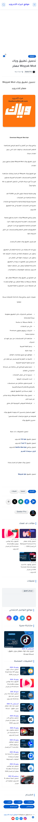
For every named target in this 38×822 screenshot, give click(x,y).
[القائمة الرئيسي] (34, 4)
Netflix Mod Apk (21, 447)
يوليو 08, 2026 (14, 752)
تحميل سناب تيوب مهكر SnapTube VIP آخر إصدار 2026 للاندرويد (12, 672)
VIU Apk (23, 439)
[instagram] (9, 618)
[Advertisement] (19, 32)
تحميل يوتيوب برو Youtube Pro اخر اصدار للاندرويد (13, 732)
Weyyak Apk (22, 474)
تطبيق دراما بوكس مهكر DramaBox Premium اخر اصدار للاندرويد (12, 545)
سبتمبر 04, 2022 (13, 776)
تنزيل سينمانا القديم (28, 451)
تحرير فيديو (13, 806)
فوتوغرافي (29, 806)
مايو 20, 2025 (14, 692)
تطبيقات (14, 491)
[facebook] (15, 618)
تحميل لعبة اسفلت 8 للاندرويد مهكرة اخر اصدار (11, 781)
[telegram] (22, 618)
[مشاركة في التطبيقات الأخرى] (8, 501)
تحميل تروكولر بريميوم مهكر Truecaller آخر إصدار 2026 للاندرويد (12, 745)
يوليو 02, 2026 (14, 716)
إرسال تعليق (28, 591)
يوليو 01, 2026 (14, 728)
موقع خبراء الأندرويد (19, 4)
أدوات (19, 802)
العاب (9, 802)
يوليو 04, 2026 (14, 740)
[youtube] (28, 618)
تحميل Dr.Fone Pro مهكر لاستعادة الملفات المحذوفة (12, 757)
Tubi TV (23, 443)
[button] (26, 501)
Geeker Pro (28, 72)
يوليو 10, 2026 (14, 679)
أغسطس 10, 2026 (28, 649)
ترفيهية (32, 56)
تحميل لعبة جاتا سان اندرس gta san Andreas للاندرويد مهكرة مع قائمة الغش (11, 697)
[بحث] (3, 4)
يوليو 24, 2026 (14, 667)
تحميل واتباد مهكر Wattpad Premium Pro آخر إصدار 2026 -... (28, 544)
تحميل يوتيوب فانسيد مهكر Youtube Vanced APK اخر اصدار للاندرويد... (28, 568)
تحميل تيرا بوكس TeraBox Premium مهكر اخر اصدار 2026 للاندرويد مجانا (12, 769)
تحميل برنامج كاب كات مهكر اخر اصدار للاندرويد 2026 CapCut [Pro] (12, 721)
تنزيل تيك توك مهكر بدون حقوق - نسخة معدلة (20, 652)
